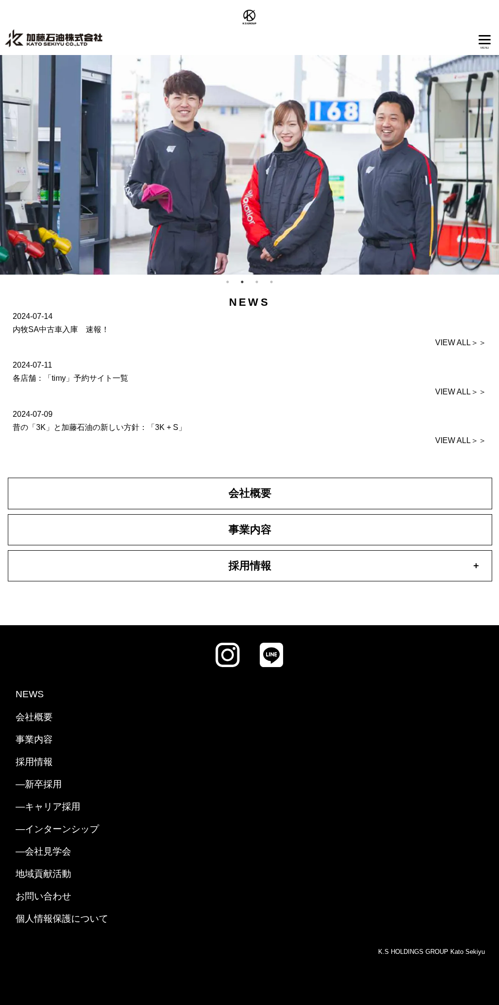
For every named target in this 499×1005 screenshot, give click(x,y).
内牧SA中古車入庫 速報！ (61, 329)
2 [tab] (242, 282)
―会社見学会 (43, 851)
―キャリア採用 (48, 806)
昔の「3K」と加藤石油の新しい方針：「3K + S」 (99, 427)
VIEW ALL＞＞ (460, 342)
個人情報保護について (62, 918)
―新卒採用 (39, 784)
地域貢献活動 (43, 874)
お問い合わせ (43, 896)
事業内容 (250, 529)
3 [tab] (257, 282)
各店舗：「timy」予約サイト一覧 (70, 378)
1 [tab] (227, 282)
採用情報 (34, 762)
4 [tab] (271, 282)
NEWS (30, 694)
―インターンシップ (57, 829)
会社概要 (250, 493)
